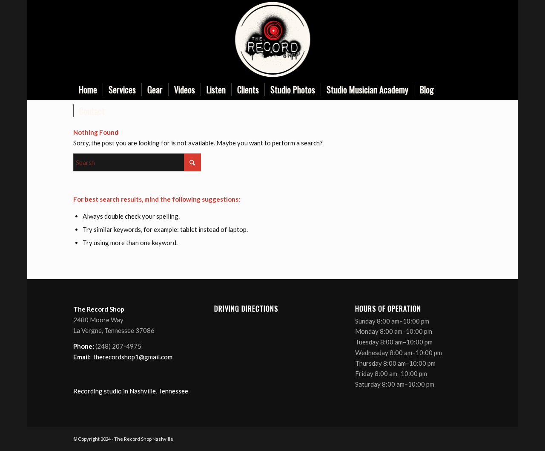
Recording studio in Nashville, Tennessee (130, 391)
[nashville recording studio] (272, 39)
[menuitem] (88, 89)
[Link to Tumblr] (465, 39)
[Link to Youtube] (452, 39)
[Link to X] (439, 39)
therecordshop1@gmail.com (132, 357)
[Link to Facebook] (427, 39)
